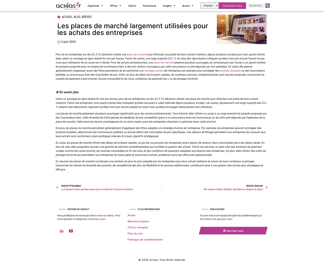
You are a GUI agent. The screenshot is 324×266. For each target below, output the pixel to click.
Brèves (86, 17)
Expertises (93, 5)
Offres (113, 5)
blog (77, 17)
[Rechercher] (267, 5)
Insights (167, 5)
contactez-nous (96, 219)
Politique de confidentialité (145, 239)
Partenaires (149, 5)
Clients (132, 5)
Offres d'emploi (138, 227)
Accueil (67, 17)
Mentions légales (138, 221)
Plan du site (135, 233)
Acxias (186, 5)
